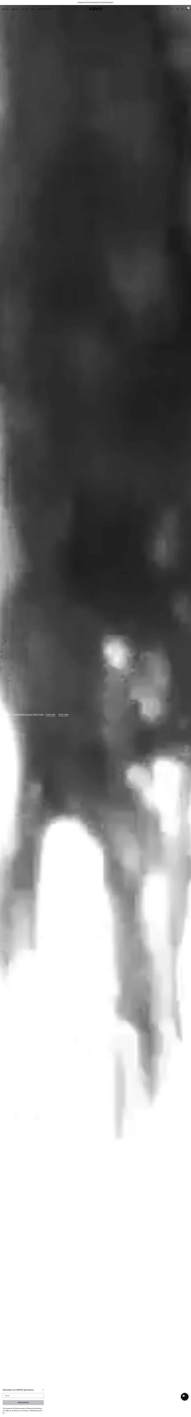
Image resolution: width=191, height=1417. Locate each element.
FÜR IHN (63, 715)
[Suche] (172, 9)
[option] (95, 2)
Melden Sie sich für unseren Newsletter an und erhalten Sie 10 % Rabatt (95, 2)
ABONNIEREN (23, 1403)
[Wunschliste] (182, 9)
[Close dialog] (43, 1390)
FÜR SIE (50, 715)
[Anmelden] (177, 9)
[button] (185, 1397)
